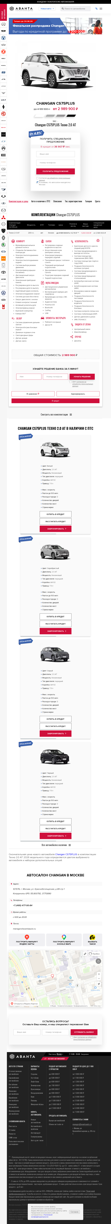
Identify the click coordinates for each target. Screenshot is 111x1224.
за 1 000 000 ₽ (78, 1073)
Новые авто (46, 9)
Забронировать (55, 529)
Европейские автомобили (14, 1079)
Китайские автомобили (14, 1086)
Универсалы (36, 1085)
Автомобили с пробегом (36, 1127)
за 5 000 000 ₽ (78, 1108)
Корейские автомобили (14, 1099)
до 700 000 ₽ (54, 1085)
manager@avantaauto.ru (24, 928)
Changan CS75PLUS (66, 854)
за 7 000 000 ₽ (78, 1111)
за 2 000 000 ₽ (78, 1096)
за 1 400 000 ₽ (78, 1089)
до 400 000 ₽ (54, 1073)
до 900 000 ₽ (54, 1092)
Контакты (13, 1126)
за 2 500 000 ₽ (78, 1100)
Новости (12, 1133)
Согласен (74, 1212)
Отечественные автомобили (15, 1072)
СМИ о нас (13, 1137)
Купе (32, 1096)
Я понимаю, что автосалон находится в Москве (54, 183)
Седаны (34, 1073)
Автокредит (36, 1132)
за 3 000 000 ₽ (78, 1104)
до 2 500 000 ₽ (55, 1108)
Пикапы (34, 1100)
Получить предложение (55, 171)
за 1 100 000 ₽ (78, 1077)
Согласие (54, 179)
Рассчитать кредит (55, 521)
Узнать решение (82, 376)
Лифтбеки (35, 1081)
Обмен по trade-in (56, 1124)
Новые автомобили (36, 1121)
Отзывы (12, 1129)
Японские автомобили (14, 1092)
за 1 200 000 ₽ (78, 1081)
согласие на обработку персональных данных (82, 384)
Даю (82, 384)
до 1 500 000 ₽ (55, 1100)
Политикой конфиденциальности (41, 1216)
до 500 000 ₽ (54, 1077)
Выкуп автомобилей (57, 1120)
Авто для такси (37, 1140)
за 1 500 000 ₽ (78, 1092)
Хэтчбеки (35, 1077)
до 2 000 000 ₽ (55, 1104)
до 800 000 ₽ (54, 1089)
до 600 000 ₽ (54, 1081)
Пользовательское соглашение (16, 1142)
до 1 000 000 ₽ (55, 1096)
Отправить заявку (84, 1032)
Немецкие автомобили (14, 1105)
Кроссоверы (35, 1089)
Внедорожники (37, 1092)
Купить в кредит (55, 514)
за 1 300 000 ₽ (78, 1085)
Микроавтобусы (37, 1104)
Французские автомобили (14, 1112)
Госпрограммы (36, 1136)
